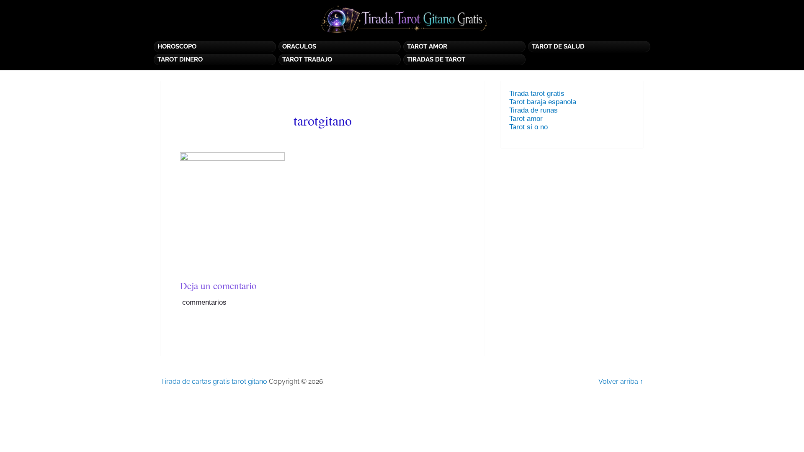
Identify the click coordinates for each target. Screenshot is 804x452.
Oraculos (299, 46)
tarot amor (427, 46)
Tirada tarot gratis (536, 94)
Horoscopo (176, 46)
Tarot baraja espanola (542, 102)
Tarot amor (526, 119)
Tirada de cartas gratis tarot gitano (214, 381)
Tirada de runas (533, 110)
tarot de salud (558, 46)
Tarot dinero (180, 59)
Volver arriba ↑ (620, 381)
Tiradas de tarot (436, 59)
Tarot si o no (530, 127)
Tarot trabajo (307, 59)
